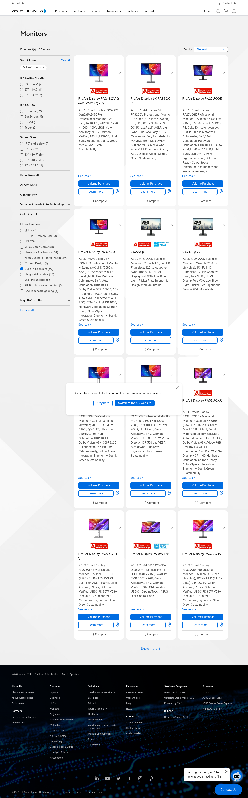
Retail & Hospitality (97, 708)
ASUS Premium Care (174, 692)
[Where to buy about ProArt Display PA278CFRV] (117, 625)
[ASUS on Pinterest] (151, 778)
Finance (92, 739)
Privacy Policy (95, 792)
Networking (56, 741)
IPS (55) (30, 241)
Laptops (54, 692)
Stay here (103, 403)
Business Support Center (177, 717)
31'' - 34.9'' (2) (33, 95)
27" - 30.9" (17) (34, 160)
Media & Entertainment (99, 733)
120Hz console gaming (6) (41, 291)
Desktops (55, 697)
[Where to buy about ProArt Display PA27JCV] (169, 493)
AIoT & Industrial (58, 736)
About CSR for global (22, 697)
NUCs (53, 703)
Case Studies (133, 697)
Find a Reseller (133, 733)
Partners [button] (132, 11)
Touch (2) (30, 128)
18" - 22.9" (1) (33, 149)
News (129, 708)
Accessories (56, 757)
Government (94, 744)
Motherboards (57, 725)
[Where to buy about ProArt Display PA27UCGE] (221, 191)
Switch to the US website (134, 403)
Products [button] (61, 11)
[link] (96, 191)
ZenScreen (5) (34, 116)
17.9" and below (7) (37, 144)
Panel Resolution (31, 175)
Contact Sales (133, 728)
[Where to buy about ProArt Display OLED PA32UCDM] (117, 493)
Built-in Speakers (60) (39, 269)
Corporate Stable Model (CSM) (179, 697)
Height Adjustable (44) (39, 274)
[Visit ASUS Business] (22, 674)
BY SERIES (27, 105)
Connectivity (28, 195)
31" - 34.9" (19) (34, 165)
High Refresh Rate (32, 300)
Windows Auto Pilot (212, 708)
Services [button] (95, 11)
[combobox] (211, 49)
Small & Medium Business (101, 692)
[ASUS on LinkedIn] (97, 778)
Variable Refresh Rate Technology (42, 204)
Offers (208, 11)
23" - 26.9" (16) (34, 154)
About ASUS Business (23, 692)
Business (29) (33, 111)
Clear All (65, 60)
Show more (149, 649)
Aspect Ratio (28, 185)
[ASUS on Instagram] (140, 778)
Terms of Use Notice (72, 792)
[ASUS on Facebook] (129, 778)
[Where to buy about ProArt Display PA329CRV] (221, 625)
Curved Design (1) (36, 263)
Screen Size (28, 137)
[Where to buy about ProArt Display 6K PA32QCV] (169, 191)
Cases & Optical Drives (61, 746)
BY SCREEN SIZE (32, 78)
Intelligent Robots (59, 752)
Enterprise (93, 697)
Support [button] (148, 11)
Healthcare (93, 714)
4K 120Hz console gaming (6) (43, 285)
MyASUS (206, 692)
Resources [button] (114, 11)
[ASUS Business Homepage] (29, 11)
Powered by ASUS (173, 703)
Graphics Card (57, 730)
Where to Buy (18, 722)
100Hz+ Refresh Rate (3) (41, 236)
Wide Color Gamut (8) (39, 247)
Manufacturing (95, 719)
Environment (18, 703)
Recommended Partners (24, 717)
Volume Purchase (135, 722)
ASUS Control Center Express (217, 703)
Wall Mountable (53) (38, 280)
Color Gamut (28, 214)
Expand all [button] (27, 310)
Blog (128, 703)
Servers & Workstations (62, 719)
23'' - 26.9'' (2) (33, 84)
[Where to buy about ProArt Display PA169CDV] (169, 625)
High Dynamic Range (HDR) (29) (46, 258)
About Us (18, 3)
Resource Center (134, 692)
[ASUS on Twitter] (118, 778)
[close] (177, 387)
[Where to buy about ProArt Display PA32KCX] (117, 340)
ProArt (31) (31, 122)
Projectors (55, 714)
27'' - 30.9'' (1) (33, 90)
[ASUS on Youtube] (108, 778)
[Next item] (118, 72)
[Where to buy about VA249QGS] (221, 340)
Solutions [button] (79, 11)
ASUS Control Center (212, 697)
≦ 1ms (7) (30, 230)
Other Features (30, 224)
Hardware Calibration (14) (41, 252)
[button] (218, 11)
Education (93, 703)
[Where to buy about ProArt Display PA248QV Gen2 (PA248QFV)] (117, 191)
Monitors (54, 708)
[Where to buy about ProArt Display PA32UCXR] (221, 493)
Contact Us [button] (228, 3)
